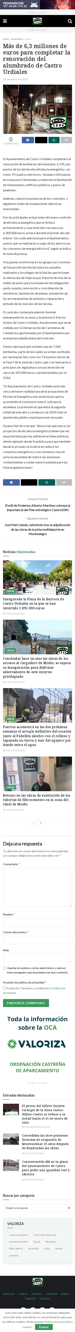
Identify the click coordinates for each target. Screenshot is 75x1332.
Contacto (44, 1298)
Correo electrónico (16, 932)
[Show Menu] (5, 21)
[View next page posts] (41, 823)
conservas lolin (18, 1241)
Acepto (44, 1327)
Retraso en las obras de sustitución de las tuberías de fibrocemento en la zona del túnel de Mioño (36, 800)
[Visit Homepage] (37, 21)
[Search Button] (70, 21)
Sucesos (37, 1293)
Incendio (33, 1248)
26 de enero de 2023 (15, 79)
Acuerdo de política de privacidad (25, 982)
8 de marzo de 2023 (34, 1179)
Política (23, 1293)
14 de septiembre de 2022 (37, 1127)
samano (13, 1255)
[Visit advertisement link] (37, 4)
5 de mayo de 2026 (14, 810)
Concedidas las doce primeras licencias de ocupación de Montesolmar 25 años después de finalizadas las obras (45, 1141)
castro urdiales (18, 1235)
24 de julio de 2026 (15, 613)
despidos (51, 1241)
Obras (28, 38)
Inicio (6, 38)
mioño (59, 1248)
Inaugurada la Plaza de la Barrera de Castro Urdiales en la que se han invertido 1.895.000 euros (33, 603)
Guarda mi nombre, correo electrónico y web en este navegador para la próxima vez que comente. (37, 970)
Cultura (65, 1293)
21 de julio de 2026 (15, 682)
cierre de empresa (44, 1235)
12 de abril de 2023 (34, 1153)
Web (6, 950)
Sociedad (52, 1293)
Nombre (9, 914)
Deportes (30, 1298)
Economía (17, 38)
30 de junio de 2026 (15, 750)
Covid (36, 1241)
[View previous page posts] (34, 823)
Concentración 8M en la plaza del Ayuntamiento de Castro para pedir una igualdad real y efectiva (46, 1168)
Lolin (47, 1248)
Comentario (11, 864)
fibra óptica (16, 1248)
